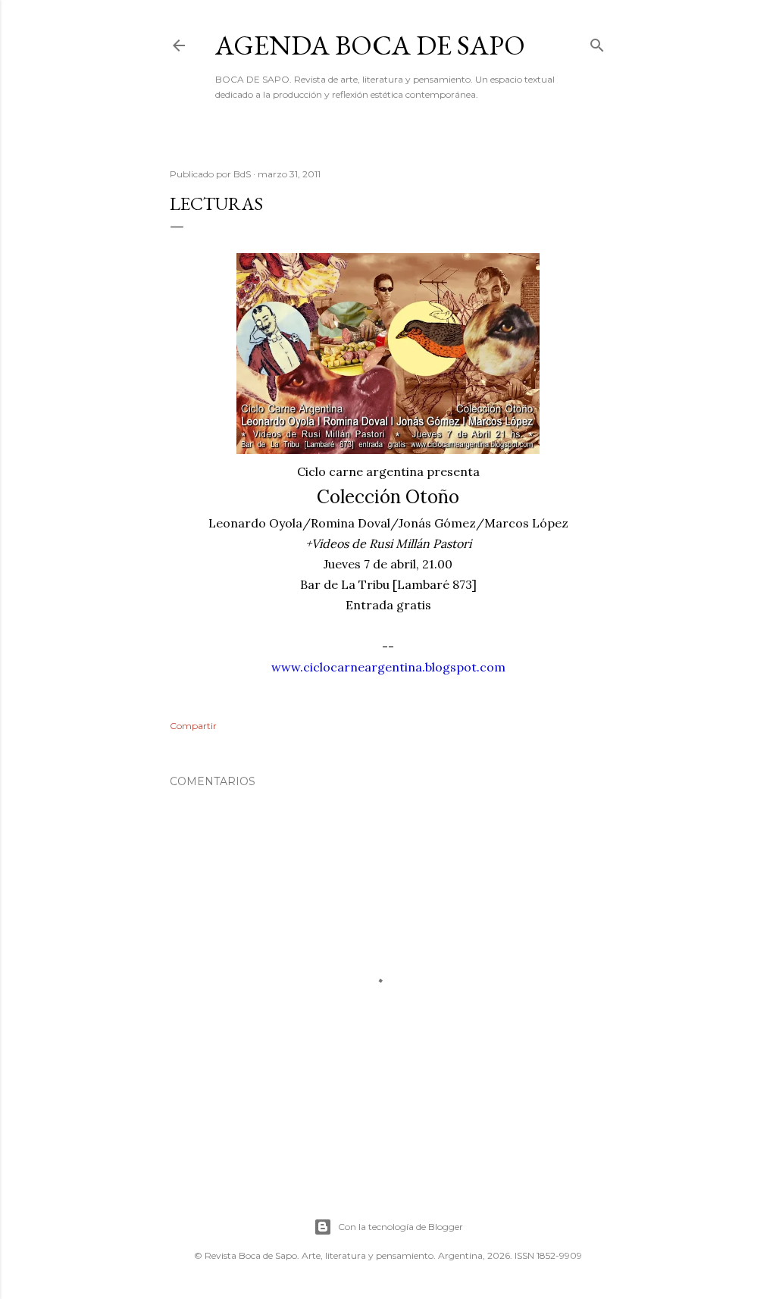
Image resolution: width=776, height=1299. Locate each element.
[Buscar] (597, 42)
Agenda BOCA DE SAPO (370, 45)
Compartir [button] (193, 725)
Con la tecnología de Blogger (400, 1226)
